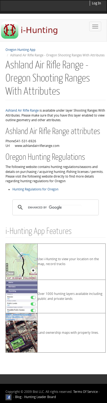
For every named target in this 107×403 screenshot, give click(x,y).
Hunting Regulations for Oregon (35, 189)
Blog (18, 397)
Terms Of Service (85, 392)
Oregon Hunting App (20, 50)
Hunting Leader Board (39, 397)
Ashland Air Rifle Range (22, 110)
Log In (96, 3)
